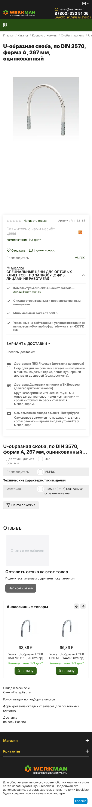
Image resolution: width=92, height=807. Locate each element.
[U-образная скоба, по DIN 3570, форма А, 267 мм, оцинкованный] (46, 110)
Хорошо (80, 801)
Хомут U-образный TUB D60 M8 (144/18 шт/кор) (66, 656)
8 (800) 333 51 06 (72, 13)
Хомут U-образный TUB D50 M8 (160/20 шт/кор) (25, 656)
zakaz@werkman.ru (72, 9)
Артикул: (64, 220)
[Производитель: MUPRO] (80, 232)
